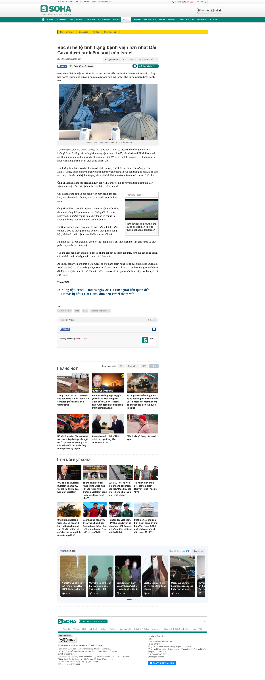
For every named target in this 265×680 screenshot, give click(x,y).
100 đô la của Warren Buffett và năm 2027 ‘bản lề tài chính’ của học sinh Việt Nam (68, 487)
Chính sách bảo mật (156, 657)
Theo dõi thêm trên (177, 551)
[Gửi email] (134, 66)
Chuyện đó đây (110, 32)
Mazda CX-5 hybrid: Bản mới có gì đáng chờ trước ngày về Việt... (182, 586)
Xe (193, 19)
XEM (154, 366)
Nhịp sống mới (150, 19)
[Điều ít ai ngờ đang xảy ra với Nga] (142, 423)
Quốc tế (126, 19)
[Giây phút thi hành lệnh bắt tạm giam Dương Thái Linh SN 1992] (100, 576)
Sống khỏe (184, 19)
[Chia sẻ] (62, 66)
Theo (108, 320)
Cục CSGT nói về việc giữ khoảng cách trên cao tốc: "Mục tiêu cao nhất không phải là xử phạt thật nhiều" (120, 488)
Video (187, 629)
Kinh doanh (90, 19)
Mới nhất (50, 19)
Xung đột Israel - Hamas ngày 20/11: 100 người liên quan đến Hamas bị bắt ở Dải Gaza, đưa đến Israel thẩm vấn (105, 292)
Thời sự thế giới (67, 32)
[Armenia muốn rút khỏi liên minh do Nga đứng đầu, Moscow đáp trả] (108, 423)
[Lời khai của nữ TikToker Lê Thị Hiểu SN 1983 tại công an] (155, 576)
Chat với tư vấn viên (163, 663)
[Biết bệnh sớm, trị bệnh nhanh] (210, 10)
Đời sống (213, 19)
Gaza (85, 311)
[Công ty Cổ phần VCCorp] (95, 638)
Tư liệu (96, 32)
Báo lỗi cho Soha (150, 66)
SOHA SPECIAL (106, 2)
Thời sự (79, 19)
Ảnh (194, 629)
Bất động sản (104, 19)
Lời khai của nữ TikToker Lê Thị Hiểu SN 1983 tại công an (155, 586)
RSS (200, 629)
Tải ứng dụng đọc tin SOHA (94, 621)
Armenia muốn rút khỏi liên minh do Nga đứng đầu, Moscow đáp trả (106, 439)
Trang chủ (66, 629)
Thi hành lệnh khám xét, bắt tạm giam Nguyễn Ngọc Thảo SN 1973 (145, 487)
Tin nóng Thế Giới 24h (100, 311)
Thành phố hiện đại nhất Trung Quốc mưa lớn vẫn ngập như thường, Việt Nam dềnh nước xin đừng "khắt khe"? (95, 490)
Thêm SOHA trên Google (83, 66)
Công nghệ (202, 19)
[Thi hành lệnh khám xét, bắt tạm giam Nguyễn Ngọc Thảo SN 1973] (146, 472)
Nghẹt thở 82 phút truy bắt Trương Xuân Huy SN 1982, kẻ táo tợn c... (73, 586)
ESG (71, 19)
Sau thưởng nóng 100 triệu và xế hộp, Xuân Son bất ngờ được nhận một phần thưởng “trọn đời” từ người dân (95, 526)
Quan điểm (83, 32)
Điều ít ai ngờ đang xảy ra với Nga (141, 438)
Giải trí (162, 19)
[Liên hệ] (154, 329)
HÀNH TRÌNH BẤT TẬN (86, 2)
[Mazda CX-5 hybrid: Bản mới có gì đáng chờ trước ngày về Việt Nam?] (182, 576)
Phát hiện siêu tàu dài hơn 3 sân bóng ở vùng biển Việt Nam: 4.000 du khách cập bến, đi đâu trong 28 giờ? (145, 526)
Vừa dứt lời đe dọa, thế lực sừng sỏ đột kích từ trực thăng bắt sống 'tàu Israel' (141, 227)
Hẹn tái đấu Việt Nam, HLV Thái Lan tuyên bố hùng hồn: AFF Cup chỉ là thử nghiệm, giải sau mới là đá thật (120, 526)
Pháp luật (172, 19)
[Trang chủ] (55, 10)
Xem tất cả (198, 551)
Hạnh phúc (62, 19)
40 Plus (116, 19)
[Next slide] (200, 577)
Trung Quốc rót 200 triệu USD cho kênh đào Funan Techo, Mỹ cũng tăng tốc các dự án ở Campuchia (73, 400)
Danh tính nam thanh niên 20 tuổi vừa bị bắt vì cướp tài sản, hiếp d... (128, 586)
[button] (129, 599)
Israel (77, 311)
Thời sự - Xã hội (79, 629)
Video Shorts (67, 551)
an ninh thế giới (64, 311)
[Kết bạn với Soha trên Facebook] (145, 340)
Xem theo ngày (109, 366)
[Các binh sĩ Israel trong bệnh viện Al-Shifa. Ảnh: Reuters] (108, 112)
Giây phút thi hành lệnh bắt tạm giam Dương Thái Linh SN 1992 (100, 586)
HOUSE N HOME (66, 2)
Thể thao (136, 19)
